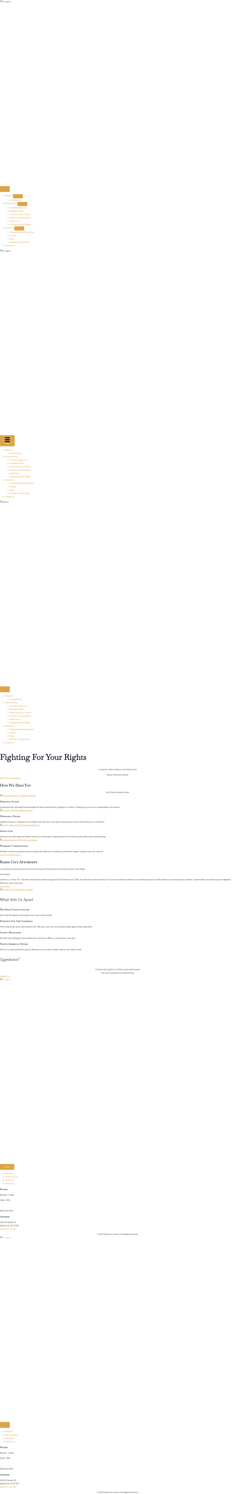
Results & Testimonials (20, 242)
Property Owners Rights (20, 224)
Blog (12, 239)
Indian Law (14, 221)
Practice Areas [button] (11, 203)
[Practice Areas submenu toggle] (22, 204)
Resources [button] (9, 228)
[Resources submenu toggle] (19, 228)
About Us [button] (9, 196)
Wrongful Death (16, 211)
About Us (9, 1173)
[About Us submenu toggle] (18, 196)
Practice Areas (11, 1177)
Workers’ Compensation (20, 218)
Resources (9, 1180)
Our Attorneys (16, 200)
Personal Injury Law (18, 208)
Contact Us (10, 245)
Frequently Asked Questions (22, 232)
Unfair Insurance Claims (20, 214)
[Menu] (5, 189)
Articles (13, 236)
